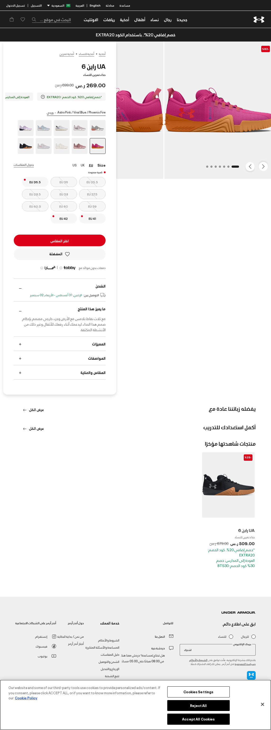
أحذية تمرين (67, 53)
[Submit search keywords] (35, 19)
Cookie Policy (26, 697)
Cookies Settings (198, 691)
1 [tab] (236, 168)
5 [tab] (214, 168)
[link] (182, 19)
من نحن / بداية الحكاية (70, 636)
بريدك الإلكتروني (242, 644)
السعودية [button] (58, 5)
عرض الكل (36, 409)
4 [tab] (218, 168)
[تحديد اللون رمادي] (98, 128)
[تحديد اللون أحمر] (80, 146)
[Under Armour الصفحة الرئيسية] (259, 19)
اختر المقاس (60, 240)
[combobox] (51, 19)
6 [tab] (210, 168)
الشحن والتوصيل (109, 661)
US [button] (74, 165)
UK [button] (83, 165)
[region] (135, 705)
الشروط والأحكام (198, 659)
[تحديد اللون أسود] (26, 146)
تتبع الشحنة (112, 675)
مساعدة (125, 5)
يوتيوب (42, 656)
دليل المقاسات (110, 654)
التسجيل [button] (36, 5)
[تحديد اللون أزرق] (44, 128)
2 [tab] (226, 168)
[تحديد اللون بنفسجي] (26, 128)
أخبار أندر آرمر (76, 643)
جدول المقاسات (24, 164)
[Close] (262, 704)
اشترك (188, 649)
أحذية (102, 53)
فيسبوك (41, 646)
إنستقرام (41, 636)
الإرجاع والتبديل (110, 668)
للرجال (245, 636)
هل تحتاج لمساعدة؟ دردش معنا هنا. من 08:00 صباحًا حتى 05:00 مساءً (143, 658)
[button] (167, 19)
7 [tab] (205, 168)
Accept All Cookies (198, 719)
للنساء (222, 636)
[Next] (251, 166)
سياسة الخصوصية (244, 663)
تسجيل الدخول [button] (15, 5)
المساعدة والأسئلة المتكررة (102, 647)
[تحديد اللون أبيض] (62, 128)
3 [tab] (222, 168)
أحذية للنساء (86, 53)
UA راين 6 (246, 530)
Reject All (198, 705)
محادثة (110, 5)
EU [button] (91, 165)
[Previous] (264, 166)
